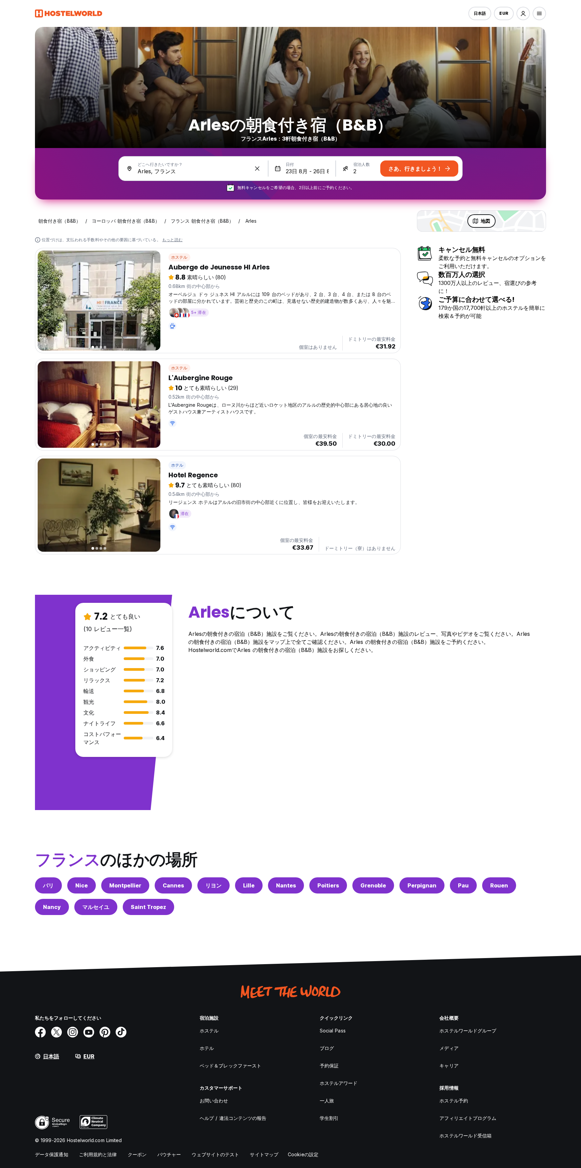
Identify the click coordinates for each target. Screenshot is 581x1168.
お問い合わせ (214, 1100)
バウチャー (169, 1154)
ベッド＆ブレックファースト (230, 1065)
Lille (249, 885)
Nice (81, 885)
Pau (463, 885)
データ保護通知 (51, 1154)
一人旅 (327, 1100)
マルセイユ (95, 907)
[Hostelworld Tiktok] (121, 1032)
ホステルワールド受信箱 (465, 1135)
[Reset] (257, 168)
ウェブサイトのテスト (215, 1154)
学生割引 (329, 1118)
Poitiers (328, 885)
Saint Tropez (148, 907)
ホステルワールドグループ (467, 1030)
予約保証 (329, 1065)
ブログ (327, 1048)
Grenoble (373, 885)
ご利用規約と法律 (98, 1154)
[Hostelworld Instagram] (72, 1032)
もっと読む (172, 239)
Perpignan (422, 885)
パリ (48, 885)
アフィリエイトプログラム (467, 1118)
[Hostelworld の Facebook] (40, 1032)
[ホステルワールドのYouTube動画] (88, 1032)
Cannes (173, 885)
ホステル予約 (453, 1100)
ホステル (179, 257)
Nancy (52, 907)
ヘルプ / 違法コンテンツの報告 (233, 1118)
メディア (448, 1048)
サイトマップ (264, 1154)
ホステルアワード (339, 1083)
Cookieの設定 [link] (303, 1154)
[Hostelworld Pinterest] (105, 1032)
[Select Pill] (523, 13)
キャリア (448, 1065)
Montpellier (125, 885)
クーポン (137, 1154)
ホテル (177, 465)
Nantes (286, 885)
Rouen (499, 885)
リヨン (213, 885)
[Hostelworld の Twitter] (56, 1032)
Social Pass (333, 1030)
